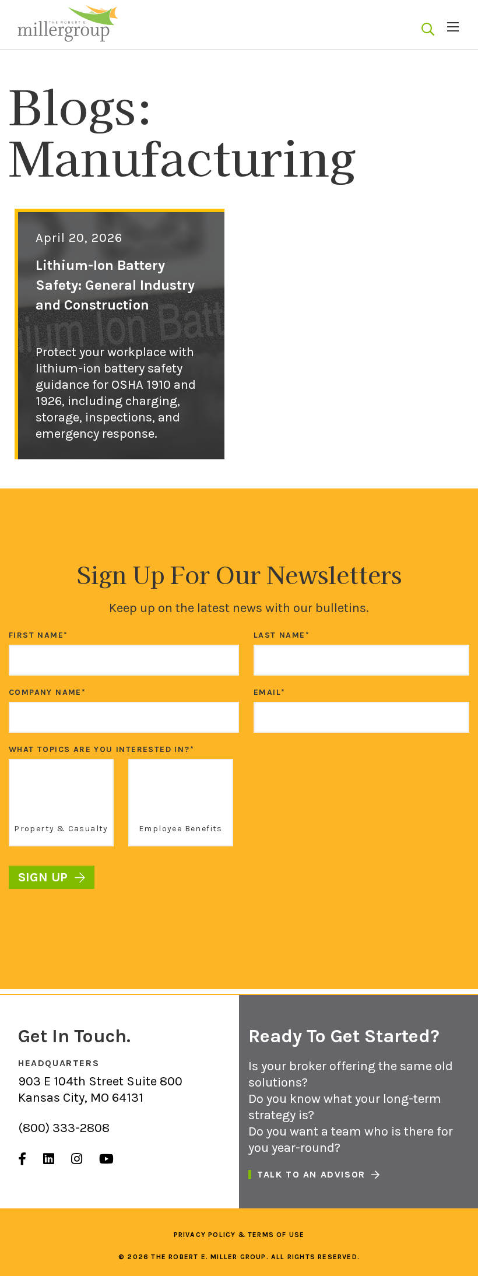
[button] (427, 29)
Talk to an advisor (311, 1174)
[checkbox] (239, 806)
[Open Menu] (453, 26)
